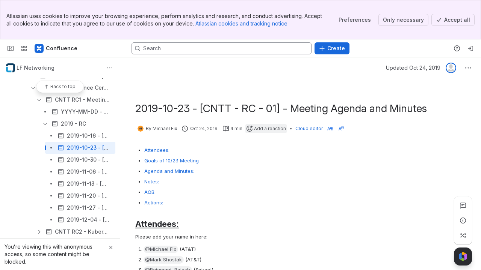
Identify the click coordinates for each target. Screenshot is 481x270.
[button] (161, 249)
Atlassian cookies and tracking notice (241, 23)
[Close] (110, 247)
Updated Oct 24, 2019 (413, 67)
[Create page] (463, 236)
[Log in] (470, 48)
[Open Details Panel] (463, 220)
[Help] (457, 48)
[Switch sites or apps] (24, 48)
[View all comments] (463, 206)
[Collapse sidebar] (11, 48)
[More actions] (109, 67)
